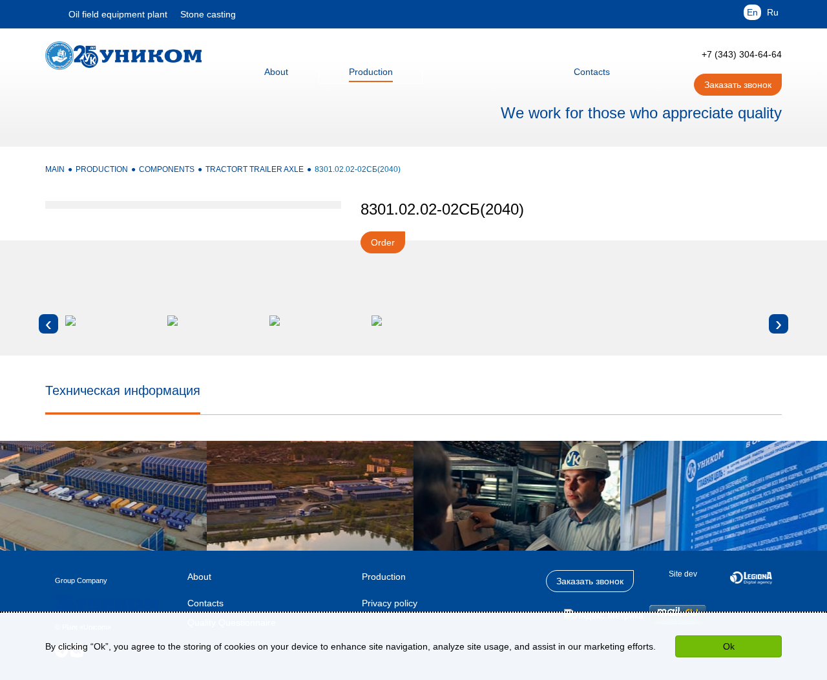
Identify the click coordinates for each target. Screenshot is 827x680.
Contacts (205, 603)
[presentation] (48, 324)
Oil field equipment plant (117, 14)
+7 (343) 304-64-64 (742, 54)
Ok (729, 646)
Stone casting (208, 14)
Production (384, 576)
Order (383, 242)
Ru (773, 12)
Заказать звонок (737, 85)
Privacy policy (389, 603)
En (752, 12)
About (199, 576)
